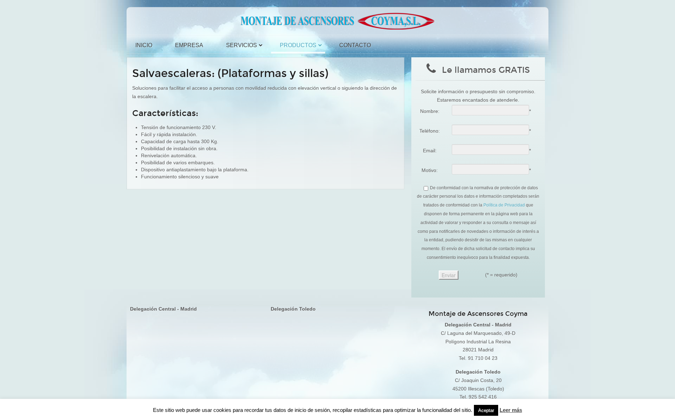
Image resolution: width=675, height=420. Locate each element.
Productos (298, 45)
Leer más (511, 410)
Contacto (355, 45)
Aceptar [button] (486, 410)
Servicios (241, 45)
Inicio (143, 45)
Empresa (189, 45)
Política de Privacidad (504, 205)
